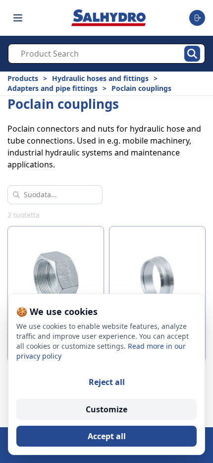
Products (22, 78)
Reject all (107, 382)
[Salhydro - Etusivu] (108, 17)
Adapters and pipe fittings (52, 88)
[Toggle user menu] (197, 18)
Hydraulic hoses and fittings (100, 78)
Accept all (107, 436)
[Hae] (192, 54)
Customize (106, 409)
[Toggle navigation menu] (18, 18)
